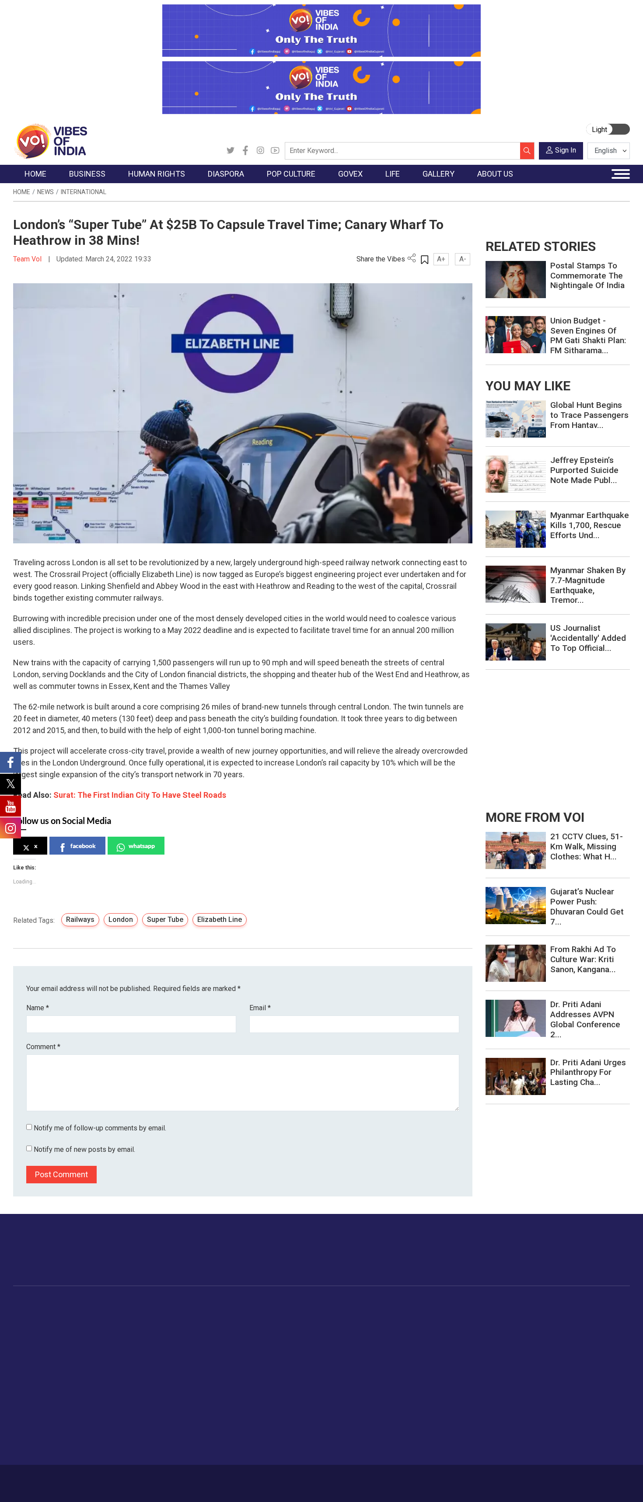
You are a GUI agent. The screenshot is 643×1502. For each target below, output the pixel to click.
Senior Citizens (444, 1369)
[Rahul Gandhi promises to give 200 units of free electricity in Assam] (516, 850)
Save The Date (504, 1315)
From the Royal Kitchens (378, 1326)
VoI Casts (498, 1348)
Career (50, 1478)
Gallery (485, 1304)
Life (420, 1304)
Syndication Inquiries (563, 1369)
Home (21, 191)
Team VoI (28, 259)
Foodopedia (351, 1304)
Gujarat (32, 1348)
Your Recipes (361, 1337)
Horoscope (439, 1315)
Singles (433, 1380)
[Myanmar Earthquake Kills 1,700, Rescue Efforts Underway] (516, 529)
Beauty (433, 1435)
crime (30, 1359)
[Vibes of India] (50, 140)
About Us (83, 1478)
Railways (80, 919)
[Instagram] (260, 151)
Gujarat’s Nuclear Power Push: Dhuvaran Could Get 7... (587, 906)
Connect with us (579, 1258)
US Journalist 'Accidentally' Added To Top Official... (588, 638)
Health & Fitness (446, 1402)
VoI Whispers (299, 1326)
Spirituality (437, 1446)
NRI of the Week (207, 1337)
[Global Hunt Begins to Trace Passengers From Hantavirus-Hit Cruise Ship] (516, 418)
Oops (541, 1359)
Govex (280, 1304)
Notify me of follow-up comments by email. (100, 1128)
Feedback (161, 1478)
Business (90, 1304)
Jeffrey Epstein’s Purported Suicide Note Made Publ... (584, 470)
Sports (432, 1424)
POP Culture (250, 1304)
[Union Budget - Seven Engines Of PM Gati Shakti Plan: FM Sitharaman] (516, 334)
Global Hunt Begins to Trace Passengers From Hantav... (589, 415)
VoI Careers (551, 1380)
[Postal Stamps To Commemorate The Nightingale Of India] (516, 279)
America (195, 1315)
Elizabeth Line (219, 919)
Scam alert (550, 1337)
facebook (83, 845)
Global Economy (108, 1337)
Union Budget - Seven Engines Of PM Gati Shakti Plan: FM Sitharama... (588, 335)
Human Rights (153, 1304)
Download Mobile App (579, 1483)
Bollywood (255, 1315)
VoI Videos (500, 1337)
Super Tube (165, 919)
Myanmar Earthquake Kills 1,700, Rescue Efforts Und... (589, 525)
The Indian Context (49, 1337)
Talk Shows (500, 1326)
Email (260, 1008)
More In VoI (543, 1304)
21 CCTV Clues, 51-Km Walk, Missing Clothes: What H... (586, 846)
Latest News (40, 1326)
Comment (43, 1047)
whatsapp (142, 845)
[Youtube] (275, 151)
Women (434, 1326)
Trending (34, 1315)
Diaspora (188, 1304)
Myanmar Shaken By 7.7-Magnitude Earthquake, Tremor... (588, 585)
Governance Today (306, 1315)
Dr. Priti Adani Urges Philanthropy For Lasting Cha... (588, 1072)
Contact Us (122, 1478)
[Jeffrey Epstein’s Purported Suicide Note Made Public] (516, 473)
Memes (494, 1359)
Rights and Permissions (568, 1391)
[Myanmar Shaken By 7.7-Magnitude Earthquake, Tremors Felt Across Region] (516, 584)
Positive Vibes (42, 1380)
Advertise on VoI (558, 1315)
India (91, 1315)
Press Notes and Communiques (580, 1326)
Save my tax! (103, 1359)
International (83, 191)
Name (37, 1008)
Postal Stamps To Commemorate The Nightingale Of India (587, 276)
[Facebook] (245, 151)
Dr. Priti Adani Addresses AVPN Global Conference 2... (585, 1019)
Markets (96, 1348)
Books (250, 1348)
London (120, 919)
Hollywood (256, 1326)
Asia (189, 1326)
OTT (247, 1337)
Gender (433, 1337)
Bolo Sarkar (296, 1337)
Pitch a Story (553, 1348)
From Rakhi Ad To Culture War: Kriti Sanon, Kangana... (583, 959)
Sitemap (246, 1478)
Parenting (436, 1359)
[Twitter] (230, 151)
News (45, 191)
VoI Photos (500, 1369)
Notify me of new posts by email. (84, 1149)
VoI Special (38, 1369)
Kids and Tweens (448, 1413)
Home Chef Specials (371, 1315)
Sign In (565, 150)
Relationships (442, 1348)
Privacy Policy (204, 1478)
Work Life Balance (449, 1391)
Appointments (300, 1348)
